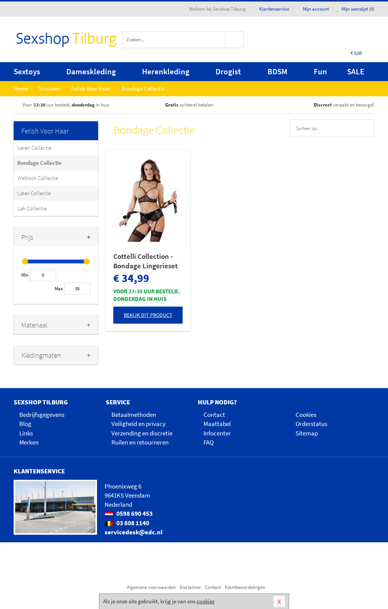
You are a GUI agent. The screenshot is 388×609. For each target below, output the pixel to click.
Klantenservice (274, 9)
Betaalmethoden (133, 414)
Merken (29, 442)
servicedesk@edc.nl (134, 532)
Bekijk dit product (148, 315)
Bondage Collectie (39, 162)
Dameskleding (91, 71)
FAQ (208, 442)
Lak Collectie (32, 208)
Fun (320, 71)
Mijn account (316, 9)
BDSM (278, 71)
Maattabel (217, 424)
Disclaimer (190, 587)
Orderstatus (311, 424)
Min (24, 275)
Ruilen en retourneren (140, 442)
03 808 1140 (132, 523)
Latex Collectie (34, 193)
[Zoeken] (234, 39)
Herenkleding (165, 71)
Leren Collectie (34, 147)
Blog (25, 424)
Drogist (228, 71)
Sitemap (307, 433)
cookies (205, 601)
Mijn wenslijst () (357, 9)
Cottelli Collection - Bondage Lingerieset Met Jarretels (145, 261)
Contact (214, 414)
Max (59, 288)
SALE (355, 71)
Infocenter (217, 433)
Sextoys (27, 71)
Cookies (306, 414)
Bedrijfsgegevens (41, 414)
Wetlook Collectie (37, 178)
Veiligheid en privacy (138, 424)
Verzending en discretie (141, 433)
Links (26, 433)
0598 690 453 (134, 513)
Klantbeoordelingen (245, 587)
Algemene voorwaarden (151, 587)
